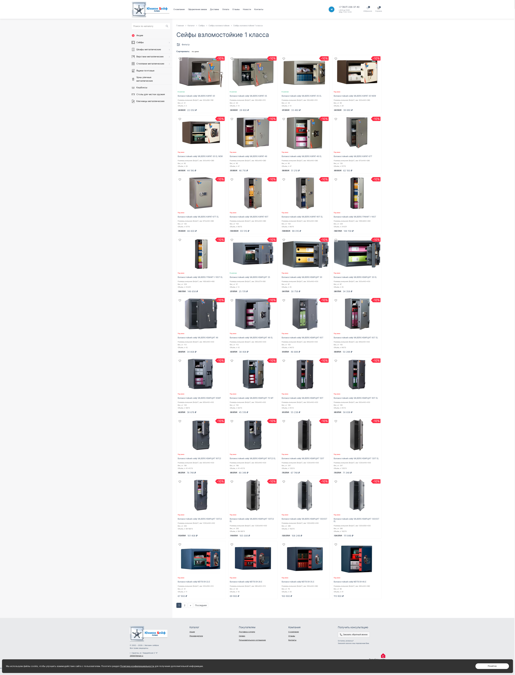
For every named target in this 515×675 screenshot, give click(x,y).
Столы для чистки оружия (150, 94)
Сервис (242, 636)
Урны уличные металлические (144, 79)
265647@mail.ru (136, 656)
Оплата (225, 9)
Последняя (201, 605)
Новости (247, 9)
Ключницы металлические (150, 101)
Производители (196, 636)
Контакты (258, 9)
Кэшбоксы (141, 87)
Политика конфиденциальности (137, 666)
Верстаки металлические (149, 56)
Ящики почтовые (145, 70)
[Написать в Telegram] (331, 9)
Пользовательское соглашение (252, 640)
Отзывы (236, 9)
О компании (179, 9)
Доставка (214, 9)
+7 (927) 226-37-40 (349, 7)
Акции (139, 35)
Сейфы (140, 42)
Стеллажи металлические (150, 63)
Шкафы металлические (148, 49)
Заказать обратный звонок (355, 634)
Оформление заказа (197, 9)
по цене (195, 51)
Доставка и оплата (247, 632)
